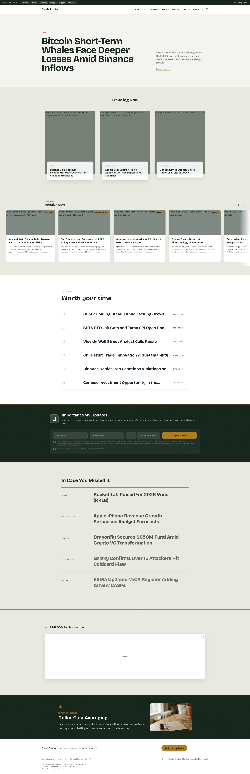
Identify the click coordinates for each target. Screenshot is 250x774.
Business (25, 2)
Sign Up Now (179, 435)
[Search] (207, 9)
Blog (145, 9)
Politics (34, 2)
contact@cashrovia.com (58, 769)
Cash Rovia (50, 9)
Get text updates (240, 3)
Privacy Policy (61, 445)
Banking (43, 2)
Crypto (62, 2)
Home (137, 9)
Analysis (53, 2)
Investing (72, 2)
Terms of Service (74, 445)
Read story (161, 68)
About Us (88, 759)
